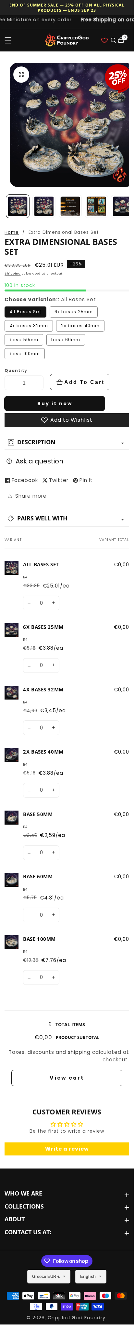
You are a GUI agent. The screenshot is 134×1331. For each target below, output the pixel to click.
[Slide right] (127, 206)
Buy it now (54, 403)
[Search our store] (112, 40)
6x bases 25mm (73, 312)
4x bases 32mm (29, 326)
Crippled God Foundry (76, 1317)
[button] (67, 518)
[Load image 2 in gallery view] (43, 206)
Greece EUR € (46, 1276)
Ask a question (39, 461)
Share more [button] (31, 495)
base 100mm (25, 354)
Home (12, 232)
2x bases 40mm (80, 326)
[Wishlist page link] (104, 40)
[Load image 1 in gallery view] (17, 206)
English (88, 1276)
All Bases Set (26, 312)
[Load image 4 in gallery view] (96, 206)
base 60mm (65, 340)
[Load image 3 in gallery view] (70, 206)
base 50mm (24, 340)
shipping (79, 1052)
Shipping (12, 273)
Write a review (67, 1149)
